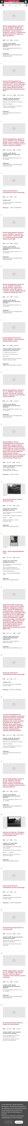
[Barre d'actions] (26, 5)
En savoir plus (8, 1122)
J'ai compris (19, 1122)
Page (9, 5)
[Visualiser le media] (14, 489)
